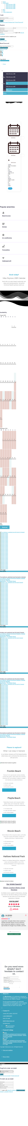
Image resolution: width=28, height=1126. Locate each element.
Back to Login (3, 40)
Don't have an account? (5, 1075)
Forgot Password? (19, 22)
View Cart (2, 60)
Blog (4, 9)
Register (2, 39)
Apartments (3, 581)
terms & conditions (11, 1090)
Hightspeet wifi (6, 261)
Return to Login (3, 49)
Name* (5, 977)
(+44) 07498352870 (7, 12)
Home (4, 1)
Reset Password (4, 47)
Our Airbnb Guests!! (14, 884)
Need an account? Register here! (7, 22)
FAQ (4, 10)
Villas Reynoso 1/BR (10, 4)
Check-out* (7, 982)
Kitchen (4, 227)
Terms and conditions (8, 1050)
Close (9, 185)
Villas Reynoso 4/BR (10, 8)
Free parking (6, 250)
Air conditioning (7, 238)
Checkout (7, 60)
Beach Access (6, 216)
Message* (6, 987)
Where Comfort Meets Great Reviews (14, 889)
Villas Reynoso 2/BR (10, 5)
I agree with (9, 1090)
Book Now (10, 189)
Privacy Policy (6, 1056)
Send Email (6, 988)
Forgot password (15, 1075)
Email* (5, 979)
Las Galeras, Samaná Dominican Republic (10, 578)
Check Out (10, 141)
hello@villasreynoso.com (8, 1021)
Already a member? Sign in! (6, 1091)
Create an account (20, 1090)
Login (2, 20)
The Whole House (11, 581)
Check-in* (6, 980)
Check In (10, 123)
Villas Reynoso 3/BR (10, 7)
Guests (9, 158)
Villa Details (5, 3)
